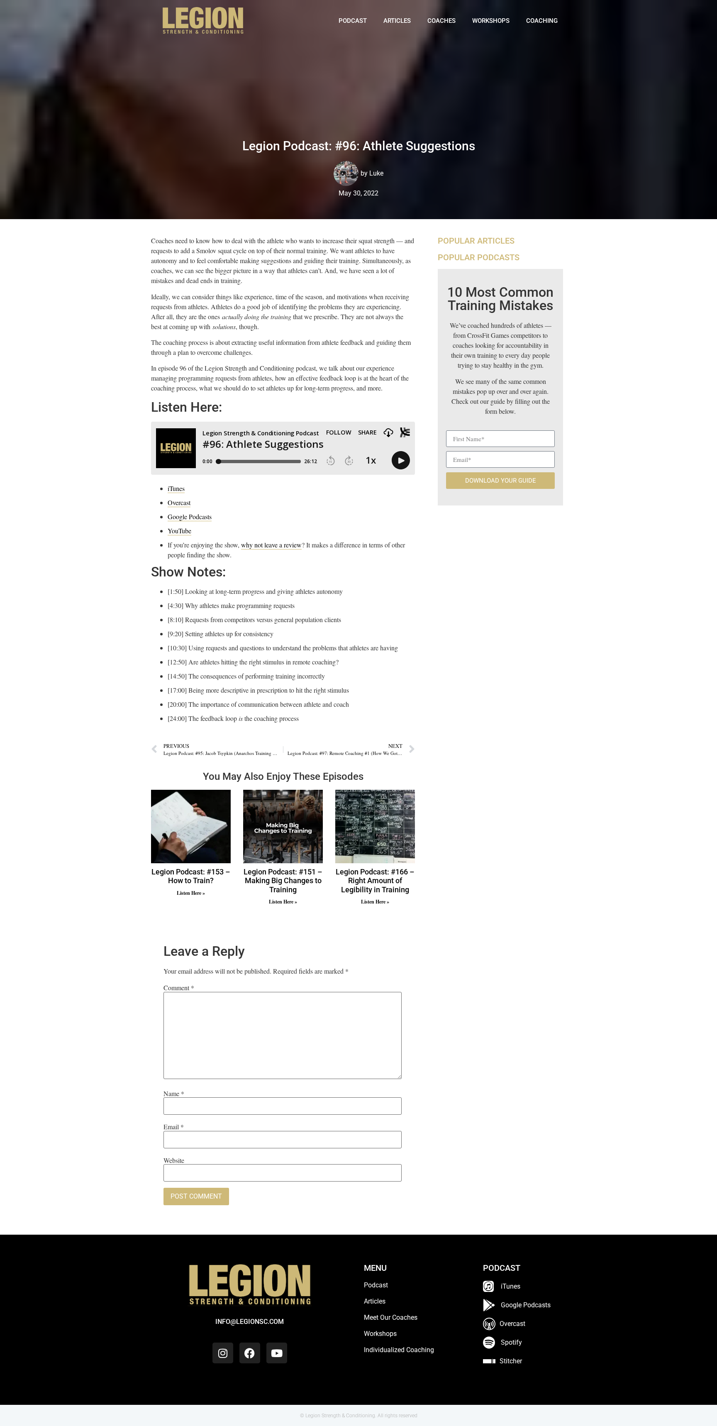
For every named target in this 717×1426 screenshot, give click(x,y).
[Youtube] (276, 1353)
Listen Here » (191, 892)
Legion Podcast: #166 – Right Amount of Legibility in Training (375, 880)
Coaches (441, 20)
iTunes (176, 488)
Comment (178, 987)
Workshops (491, 20)
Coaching (542, 20)
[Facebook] (249, 1353)
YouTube (179, 530)
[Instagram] (222, 1353)
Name (173, 1093)
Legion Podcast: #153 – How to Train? (190, 876)
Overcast (179, 502)
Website (173, 1160)
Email (173, 1126)
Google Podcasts (190, 516)
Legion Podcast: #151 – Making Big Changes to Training (283, 880)
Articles (397, 20)
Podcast (353, 20)
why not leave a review (271, 544)
